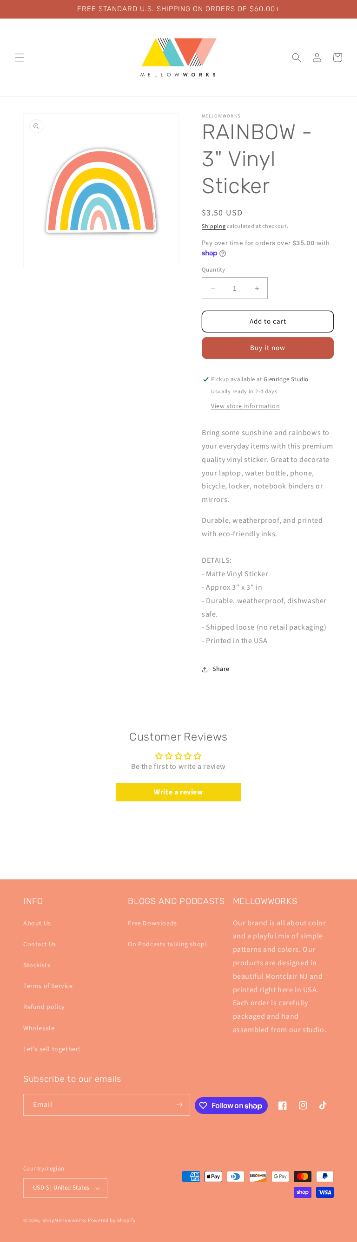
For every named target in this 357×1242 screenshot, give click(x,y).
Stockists (36, 965)
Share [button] (221, 669)
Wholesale (38, 1028)
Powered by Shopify (112, 1220)
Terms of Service (48, 986)
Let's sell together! (51, 1049)
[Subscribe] (179, 1105)
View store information (245, 406)
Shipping (214, 226)
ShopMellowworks (64, 1220)
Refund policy (44, 1007)
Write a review (178, 792)
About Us (37, 923)
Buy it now (267, 348)
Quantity (213, 270)
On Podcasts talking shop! (167, 944)
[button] (19, 57)
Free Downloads (152, 923)
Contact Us (39, 944)
